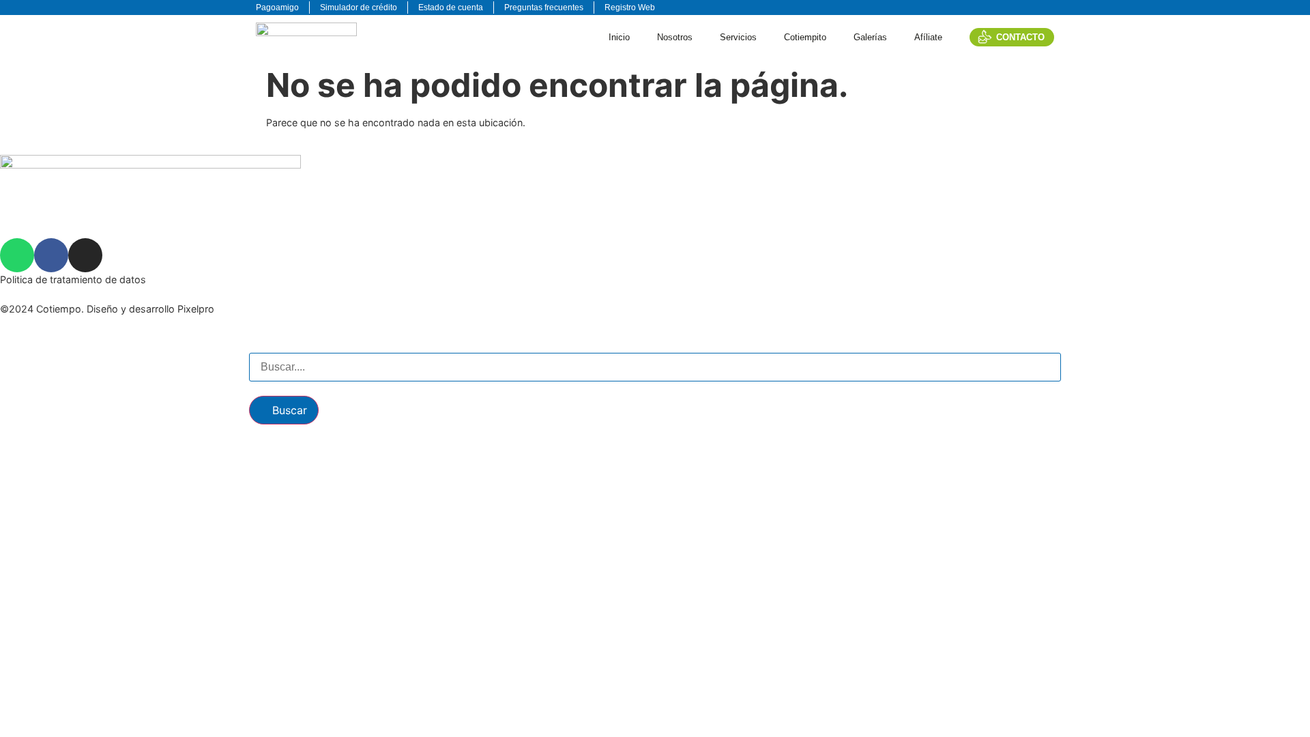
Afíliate (928, 37)
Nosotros (675, 37)
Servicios (738, 37)
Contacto (1020, 37)
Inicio (619, 37)
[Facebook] (51, 255)
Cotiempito (805, 37)
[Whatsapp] (17, 255)
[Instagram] (85, 255)
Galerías (870, 37)
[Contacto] (985, 36)
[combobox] (655, 367)
